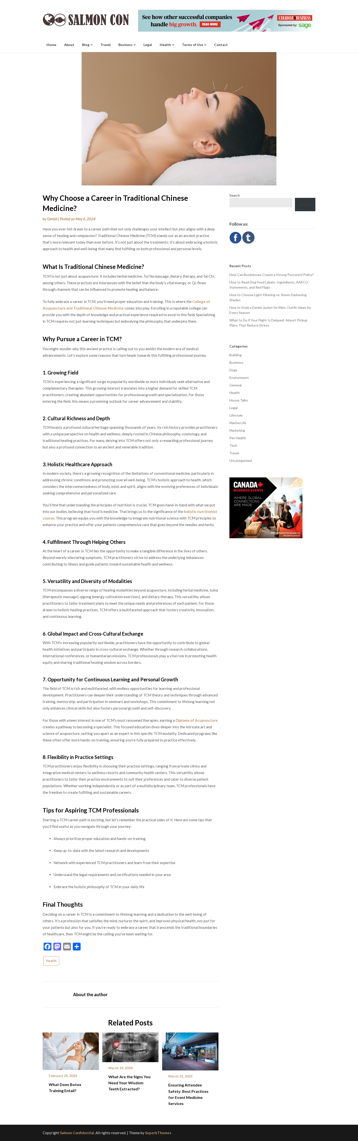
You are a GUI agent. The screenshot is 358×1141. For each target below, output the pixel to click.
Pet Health (237, 438)
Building (235, 355)
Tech (233, 445)
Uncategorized (240, 460)
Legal (147, 45)
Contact (221, 45)
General (235, 385)
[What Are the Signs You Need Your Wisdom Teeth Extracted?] (130, 1045)
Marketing (237, 430)
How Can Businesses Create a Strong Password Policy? (271, 275)
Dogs (233, 370)
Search (234, 195)
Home (51, 45)
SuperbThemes (158, 1133)
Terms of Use (192, 45)
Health (165, 45)
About (69, 45)
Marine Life (237, 423)
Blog (85, 45)
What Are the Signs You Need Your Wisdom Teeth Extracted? (129, 1082)
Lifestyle (236, 415)
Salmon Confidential (77, 1133)
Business (125, 45)
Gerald (52, 219)
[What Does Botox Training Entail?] (71, 1049)
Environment (239, 377)
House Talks (238, 400)
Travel (105, 45)
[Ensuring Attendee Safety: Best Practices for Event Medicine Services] (190, 1050)
